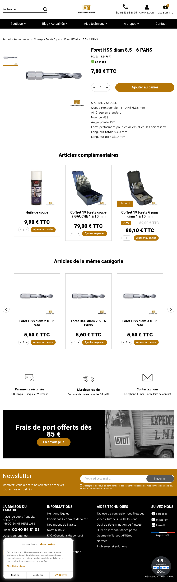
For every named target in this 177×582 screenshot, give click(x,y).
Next (170, 309)
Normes (102, 541)
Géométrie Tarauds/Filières (114, 535)
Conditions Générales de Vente (67, 519)
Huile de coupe (37, 212)
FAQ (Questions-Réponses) (65, 535)
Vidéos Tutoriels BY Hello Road (117, 519)
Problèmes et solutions (112, 546)
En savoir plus (53, 442)
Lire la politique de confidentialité (96, 488)
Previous (6, 309)
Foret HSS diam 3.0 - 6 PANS (139, 323)
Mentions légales (58, 513)
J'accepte (61, 575)
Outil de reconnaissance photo (117, 530)
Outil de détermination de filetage (119, 524)
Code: (96, 56)
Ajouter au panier (145, 87)
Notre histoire (56, 530)
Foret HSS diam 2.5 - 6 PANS (88, 323)
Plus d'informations (16, 566)
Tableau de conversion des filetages (120, 513)
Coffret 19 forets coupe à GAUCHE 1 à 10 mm (88, 214)
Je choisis (38, 575)
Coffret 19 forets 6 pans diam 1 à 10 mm (140, 214)
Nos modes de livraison (62, 524)
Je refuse (15, 575)
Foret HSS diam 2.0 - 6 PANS (36, 323)
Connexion (146, 13)
